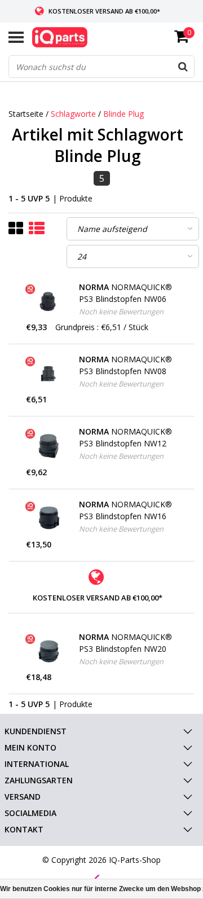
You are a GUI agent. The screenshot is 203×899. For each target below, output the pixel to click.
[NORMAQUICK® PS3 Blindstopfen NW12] (48, 445)
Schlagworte (73, 113)
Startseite (25, 113)
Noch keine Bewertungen (121, 311)
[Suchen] (183, 66)
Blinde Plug (123, 113)
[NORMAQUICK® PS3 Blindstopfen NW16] (48, 518)
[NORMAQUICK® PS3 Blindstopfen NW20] (48, 651)
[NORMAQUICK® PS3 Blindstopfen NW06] (48, 301)
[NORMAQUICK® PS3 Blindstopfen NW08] (48, 373)
